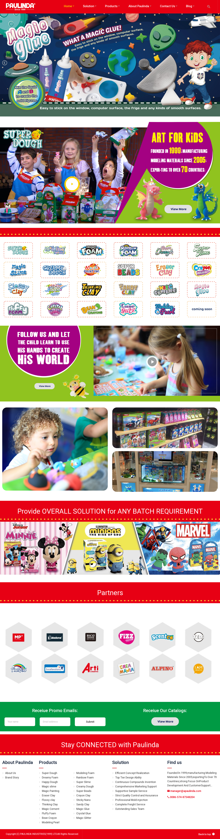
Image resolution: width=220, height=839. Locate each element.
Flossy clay (48, 799)
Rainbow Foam (85, 777)
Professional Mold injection (131, 799)
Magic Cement (50, 808)
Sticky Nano (83, 799)
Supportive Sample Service (131, 790)
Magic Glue (82, 808)
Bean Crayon (49, 817)
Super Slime (83, 782)
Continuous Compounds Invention (135, 782)
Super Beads (83, 790)
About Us (10, 773)
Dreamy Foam (50, 777)
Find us (174, 762)
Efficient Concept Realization (132, 773)
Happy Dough (50, 782)
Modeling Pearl (50, 822)
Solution (120, 762)
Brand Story (12, 777)
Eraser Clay (48, 795)
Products (48, 762)
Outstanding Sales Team (129, 808)
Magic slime (49, 786)
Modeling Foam (85, 773)
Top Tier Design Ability (128, 777)
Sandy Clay (82, 804)
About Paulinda (17, 762)
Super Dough (49, 773)
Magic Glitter (83, 817)
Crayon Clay (83, 795)
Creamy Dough (85, 786)
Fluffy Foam (49, 813)
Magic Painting (50, 790)
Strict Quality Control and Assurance (136, 795)
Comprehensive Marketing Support (136, 786)
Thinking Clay (50, 804)
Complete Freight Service (130, 804)
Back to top (204, 834)
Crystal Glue (83, 813)
